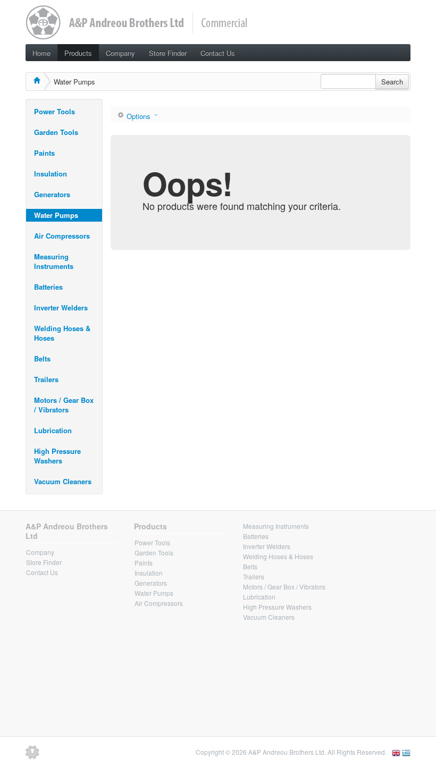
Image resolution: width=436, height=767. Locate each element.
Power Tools (54, 111)
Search (392, 82)
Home (41, 53)
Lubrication (53, 430)
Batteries (48, 287)
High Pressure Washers (57, 456)
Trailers (46, 379)
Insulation (50, 173)
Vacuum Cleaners (62, 481)
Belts (42, 358)
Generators (52, 194)
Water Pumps (56, 215)
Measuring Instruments (53, 261)
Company (120, 53)
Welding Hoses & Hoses (62, 333)
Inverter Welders (61, 307)
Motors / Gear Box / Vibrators (64, 405)
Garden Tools (56, 132)
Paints (44, 153)
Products (78, 53)
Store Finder (168, 53)
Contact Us (217, 53)
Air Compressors (62, 236)
